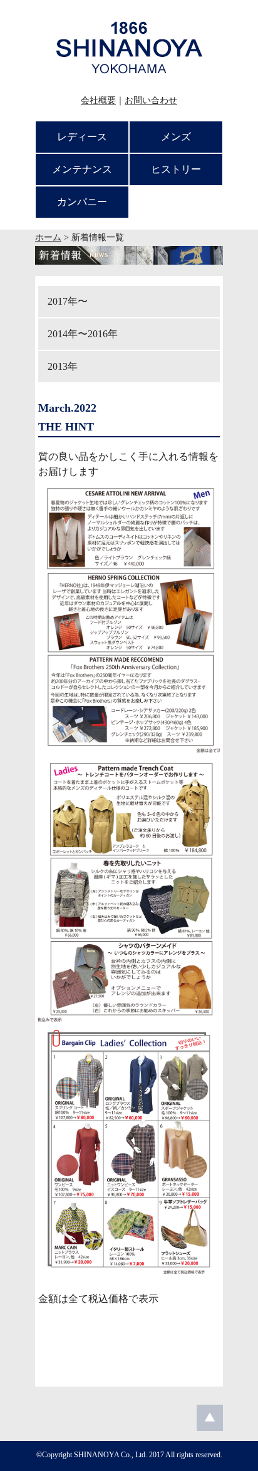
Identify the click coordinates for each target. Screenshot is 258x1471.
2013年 (63, 366)
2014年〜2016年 (83, 333)
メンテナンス (82, 169)
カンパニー (82, 201)
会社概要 (98, 100)
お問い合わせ (151, 100)
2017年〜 (68, 301)
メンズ (176, 136)
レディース (82, 136)
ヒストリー (176, 169)
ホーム (48, 237)
